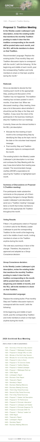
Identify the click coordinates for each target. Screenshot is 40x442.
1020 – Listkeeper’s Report (13, 375)
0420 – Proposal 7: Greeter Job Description (19, 397)
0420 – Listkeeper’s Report (13, 420)
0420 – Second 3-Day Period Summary (17, 392)
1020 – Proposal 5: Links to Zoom (16, 360)
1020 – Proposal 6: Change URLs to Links (18, 352)
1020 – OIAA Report (11, 372)
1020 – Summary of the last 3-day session (18, 348)
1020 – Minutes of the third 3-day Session (18, 355)
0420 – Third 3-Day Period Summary (16, 390)
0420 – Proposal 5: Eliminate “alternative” (18, 402)
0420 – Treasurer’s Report (13, 417)
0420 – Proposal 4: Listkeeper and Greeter (18, 405)
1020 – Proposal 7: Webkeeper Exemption (18, 350)
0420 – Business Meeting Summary (16, 387)
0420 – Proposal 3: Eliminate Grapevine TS (19, 407)
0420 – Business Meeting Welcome (16, 425)
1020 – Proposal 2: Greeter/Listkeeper (17, 367)
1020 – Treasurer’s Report (13, 380)
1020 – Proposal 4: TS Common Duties (17, 362)
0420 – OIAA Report (11, 415)
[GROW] (20, 11)
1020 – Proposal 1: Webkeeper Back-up (17, 370)
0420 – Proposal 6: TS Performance (16, 400)
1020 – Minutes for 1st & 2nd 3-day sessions (19, 357)
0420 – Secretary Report (13, 422)
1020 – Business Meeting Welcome (16, 385)
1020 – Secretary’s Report (13, 382)
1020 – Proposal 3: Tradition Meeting (16, 365)
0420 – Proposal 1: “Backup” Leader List (18, 412)
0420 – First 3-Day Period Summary (16, 395)
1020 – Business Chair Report (14, 377)
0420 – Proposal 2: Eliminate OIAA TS (17, 410)
